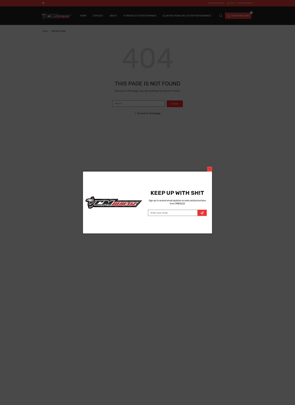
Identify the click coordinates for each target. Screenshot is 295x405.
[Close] (209, 169)
